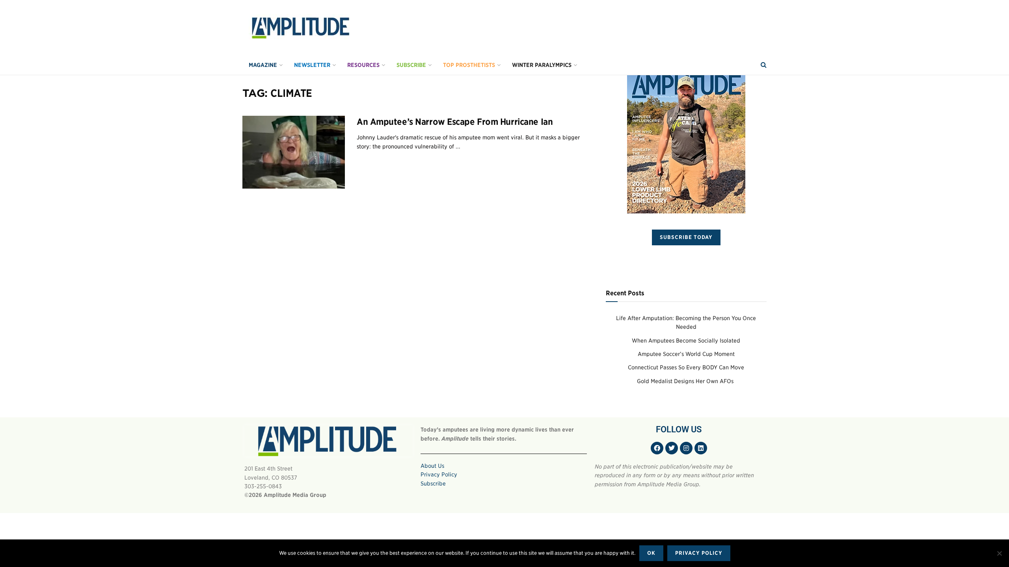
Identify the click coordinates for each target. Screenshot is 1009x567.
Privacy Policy (439, 474)
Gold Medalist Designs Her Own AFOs (686, 381)
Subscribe (433, 483)
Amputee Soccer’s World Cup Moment (686, 354)
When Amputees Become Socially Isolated (686, 340)
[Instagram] (686, 448)
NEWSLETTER (312, 65)
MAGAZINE (263, 65)
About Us (432, 466)
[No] (999, 553)
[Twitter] (671, 448)
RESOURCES (363, 65)
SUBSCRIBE (411, 65)
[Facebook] (657, 448)
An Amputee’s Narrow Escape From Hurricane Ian (455, 122)
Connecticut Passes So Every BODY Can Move (686, 367)
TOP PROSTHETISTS (469, 65)
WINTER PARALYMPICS (542, 65)
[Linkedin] (700, 448)
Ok (651, 553)
